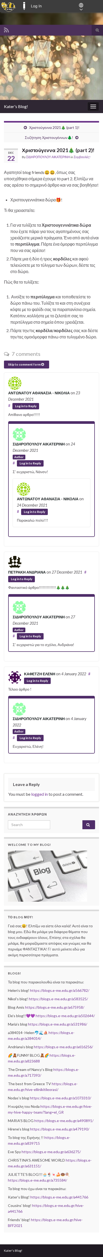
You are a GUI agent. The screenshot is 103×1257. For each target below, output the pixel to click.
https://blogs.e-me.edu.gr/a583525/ (58, 999)
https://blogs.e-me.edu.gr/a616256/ (63, 1047)
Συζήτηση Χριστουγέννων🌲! (49, 137)
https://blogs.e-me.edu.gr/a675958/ (54, 1007)
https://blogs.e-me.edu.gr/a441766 (59, 1197)
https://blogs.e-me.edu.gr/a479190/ (59, 1129)
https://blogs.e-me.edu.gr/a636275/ (51, 1151)
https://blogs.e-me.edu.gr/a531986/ (57, 1024)
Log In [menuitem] (36, 6)
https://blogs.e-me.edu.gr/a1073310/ (60, 1098)
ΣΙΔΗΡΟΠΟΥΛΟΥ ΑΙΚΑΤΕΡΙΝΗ (48, 157)
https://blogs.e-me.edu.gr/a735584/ (37, 1180)
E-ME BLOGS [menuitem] (24, 6)
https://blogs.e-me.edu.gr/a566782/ (59, 990)
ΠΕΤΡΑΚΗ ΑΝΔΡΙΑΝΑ (27, 572)
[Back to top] (91, 1245)
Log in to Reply (25, 406)
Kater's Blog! (16, 106)
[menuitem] (8, 6)
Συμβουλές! (82, 157)
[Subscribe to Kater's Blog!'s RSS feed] (6, 29)
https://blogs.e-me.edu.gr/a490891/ (63, 1120)
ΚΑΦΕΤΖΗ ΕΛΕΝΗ (39, 674)
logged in (39, 794)
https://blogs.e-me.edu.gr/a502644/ (65, 1015)
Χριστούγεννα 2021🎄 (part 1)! (54, 127)
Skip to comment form (24, 364)
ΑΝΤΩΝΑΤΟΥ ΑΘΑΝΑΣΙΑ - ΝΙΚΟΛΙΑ (39, 393)
